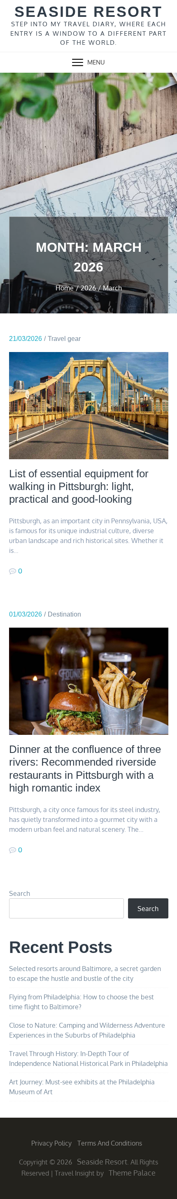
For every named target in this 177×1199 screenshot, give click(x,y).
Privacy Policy (51, 1143)
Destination (64, 614)
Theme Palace (132, 1172)
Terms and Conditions (109, 1143)
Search (19, 893)
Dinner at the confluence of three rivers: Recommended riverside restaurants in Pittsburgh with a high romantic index (85, 768)
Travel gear (64, 338)
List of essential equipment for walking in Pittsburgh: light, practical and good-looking (79, 486)
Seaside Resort (88, 11)
